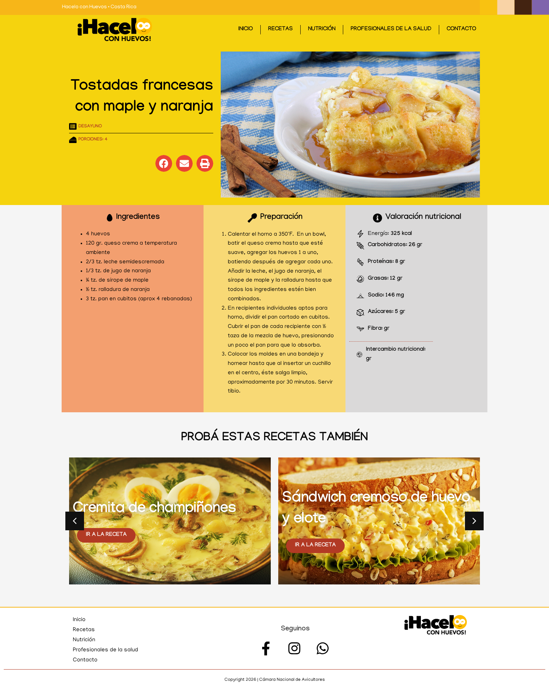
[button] (163, 163)
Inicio (245, 29)
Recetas (280, 29)
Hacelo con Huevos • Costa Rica (99, 7)
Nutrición (321, 29)
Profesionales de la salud (391, 29)
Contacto (461, 29)
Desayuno (90, 126)
